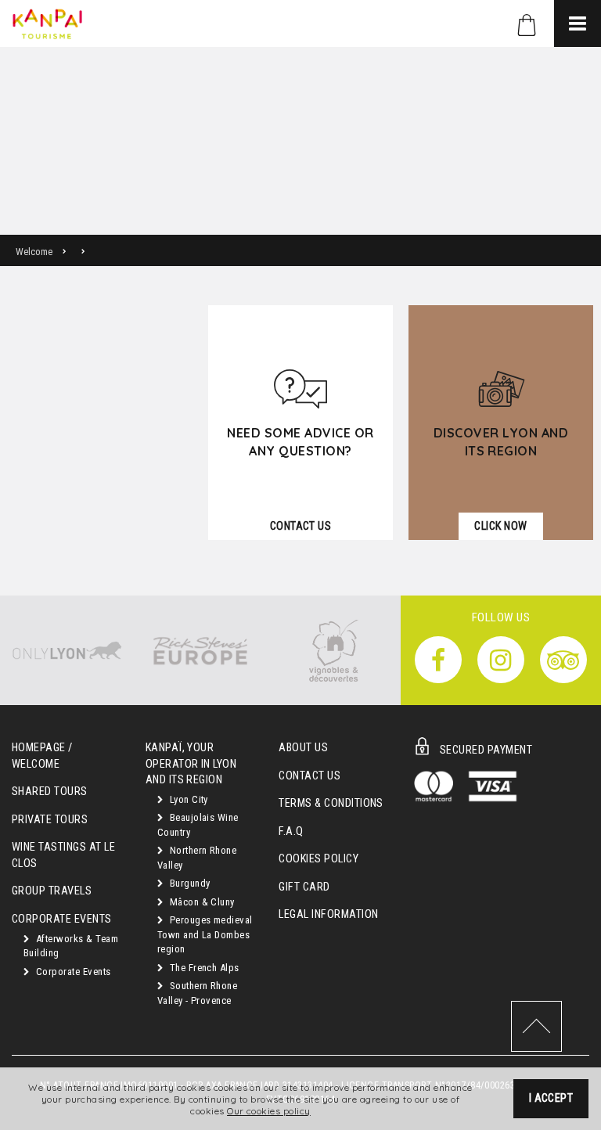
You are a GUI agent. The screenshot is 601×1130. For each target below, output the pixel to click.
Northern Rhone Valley (197, 857)
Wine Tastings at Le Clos (63, 855)
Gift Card (304, 887)
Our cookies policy (269, 1111)
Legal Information (328, 914)
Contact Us (309, 776)
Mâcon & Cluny (201, 902)
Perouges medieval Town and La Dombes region (205, 934)
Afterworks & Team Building (70, 946)
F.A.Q (291, 831)
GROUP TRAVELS (52, 891)
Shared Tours (50, 791)
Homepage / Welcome (42, 756)
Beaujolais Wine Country (198, 825)
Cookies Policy (318, 858)
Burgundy (188, 883)
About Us (303, 747)
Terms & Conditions (331, 803)
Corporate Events (71, 971)
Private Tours (50, 819)
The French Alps (203, 967)
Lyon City (187, 799)
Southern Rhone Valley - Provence (197, 993)
